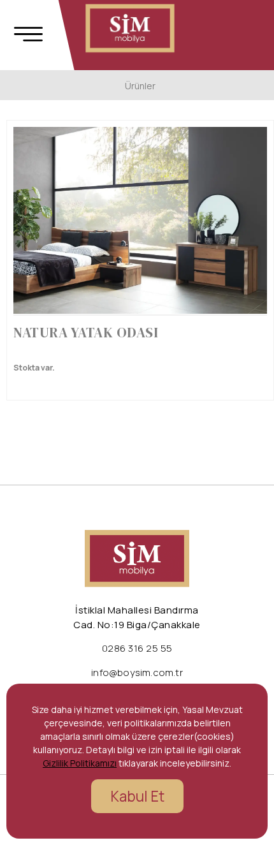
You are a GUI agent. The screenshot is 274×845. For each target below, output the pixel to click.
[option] (140, 220)
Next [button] (246, 226)
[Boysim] (129, 28)
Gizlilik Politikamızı (80, 763)
